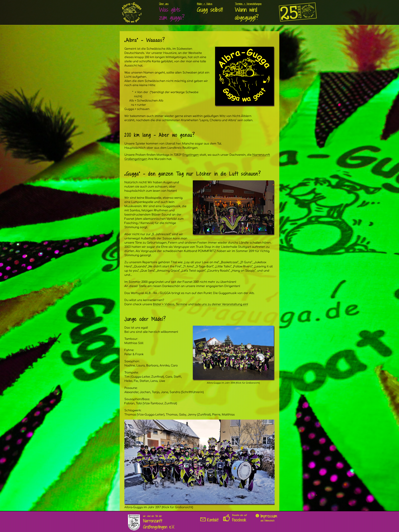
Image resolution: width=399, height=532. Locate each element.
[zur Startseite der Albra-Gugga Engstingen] (131, 21)
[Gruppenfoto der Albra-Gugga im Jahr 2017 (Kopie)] (199, 503)
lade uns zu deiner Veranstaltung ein (221, 304)
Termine (181, 304)
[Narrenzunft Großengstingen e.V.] (134, 529)
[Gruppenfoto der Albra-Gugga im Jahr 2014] (233, 378)
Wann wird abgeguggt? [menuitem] (248, 11)
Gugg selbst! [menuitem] (210, 8)
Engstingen (190, 154)
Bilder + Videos (163, 304)
